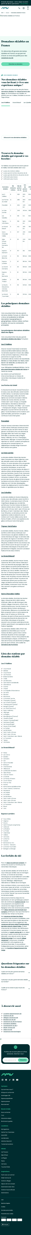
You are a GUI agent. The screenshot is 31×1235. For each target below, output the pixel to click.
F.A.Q (2, 1115)
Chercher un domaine (15, 64)
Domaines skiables (9, 1023)
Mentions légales (5, 1203)
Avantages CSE (5, 1095)
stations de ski (20, 902)
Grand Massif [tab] (17, 102)
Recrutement (5, 1104)
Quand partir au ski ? (10, 1025)
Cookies (3, 1206)
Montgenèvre (5, 1129)
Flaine (3, 1161)
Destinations (5, 1193)
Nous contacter (5, 1112)
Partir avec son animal (7, 1175)
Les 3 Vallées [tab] (5, 102)
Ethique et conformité (7, 1092)
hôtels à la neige (7, 938)
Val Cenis (4, 1164)
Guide (7, 12)
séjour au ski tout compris (15, 863)
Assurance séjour (6, 1118)
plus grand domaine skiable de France (14, 369)
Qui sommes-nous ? (7, 1089)
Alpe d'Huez (4, 1155)
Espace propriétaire (7, 1098)
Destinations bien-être (7, 1187)
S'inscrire (23, 1060)
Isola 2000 (4, 1135)
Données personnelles (7, 1210)
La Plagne (4, 1158)
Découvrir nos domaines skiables (15, 137)
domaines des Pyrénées (9, 645)
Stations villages (6, 1181)
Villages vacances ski (10, 1018)
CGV (2, 1200)
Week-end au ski (9, 1027)
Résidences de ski (9, 1020)
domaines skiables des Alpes (11, 339)
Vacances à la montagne (12, 1031)
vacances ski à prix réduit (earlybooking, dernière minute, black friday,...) (15, 925)
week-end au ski (15, 932)
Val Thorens (4, 1152)
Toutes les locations (7, 1144)
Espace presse (5, 1101)
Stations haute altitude (8, 1190)
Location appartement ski (12, 1014)
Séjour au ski (7, 1029)
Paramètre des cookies (7, 1213)
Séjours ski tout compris (8, 1184)
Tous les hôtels (5, 1167)
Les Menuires (5, 1138)
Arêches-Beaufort (6, 1141)
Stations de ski (8, 1016)
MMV (2, 12)
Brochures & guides (6, 1121)
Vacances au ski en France (12, 1021)
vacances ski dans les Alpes (13, 916)
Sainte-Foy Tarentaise (7, 1132)
